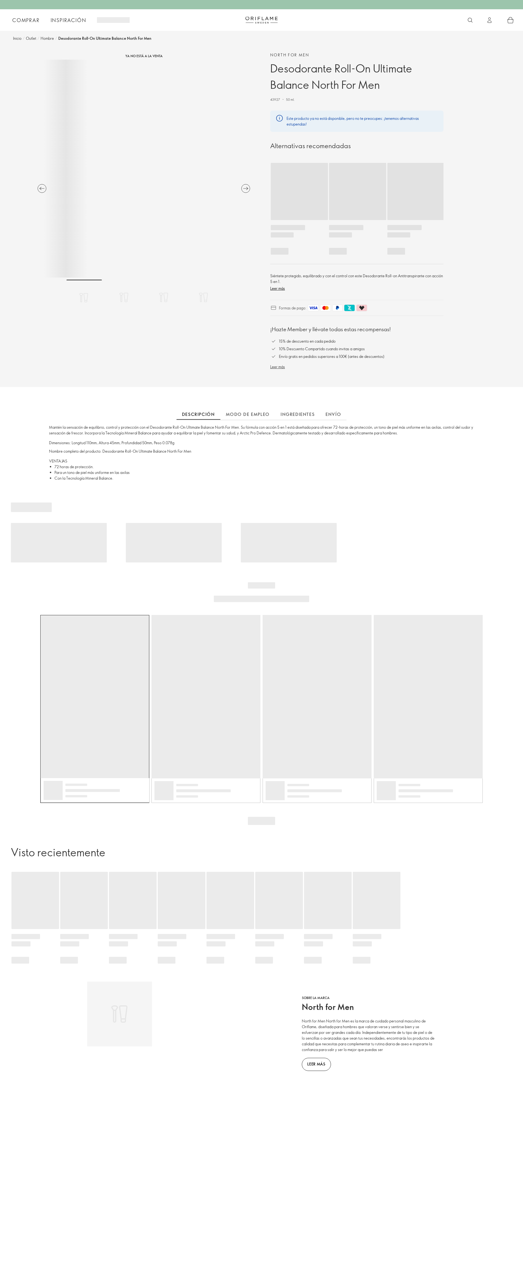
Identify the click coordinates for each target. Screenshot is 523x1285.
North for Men (289, 54)
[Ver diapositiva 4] (203, 297)
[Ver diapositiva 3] (163, 297)
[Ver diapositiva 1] (84, 297)
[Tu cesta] (510, 20)
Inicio (17, 38)
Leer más (277, 288)
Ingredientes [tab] (298, 414)
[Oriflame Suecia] (261, 20)
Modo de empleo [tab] (248, 414)
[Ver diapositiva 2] (124, 297)
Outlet (31, 38)
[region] (144, 169)
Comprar (26, 20)
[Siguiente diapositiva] (245, 188)
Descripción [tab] (198, 414)
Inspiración (68, 20)
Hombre (47, 38)
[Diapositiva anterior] (42, 188)
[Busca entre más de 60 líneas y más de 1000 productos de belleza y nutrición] (470, 20)
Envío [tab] (333, 414)
